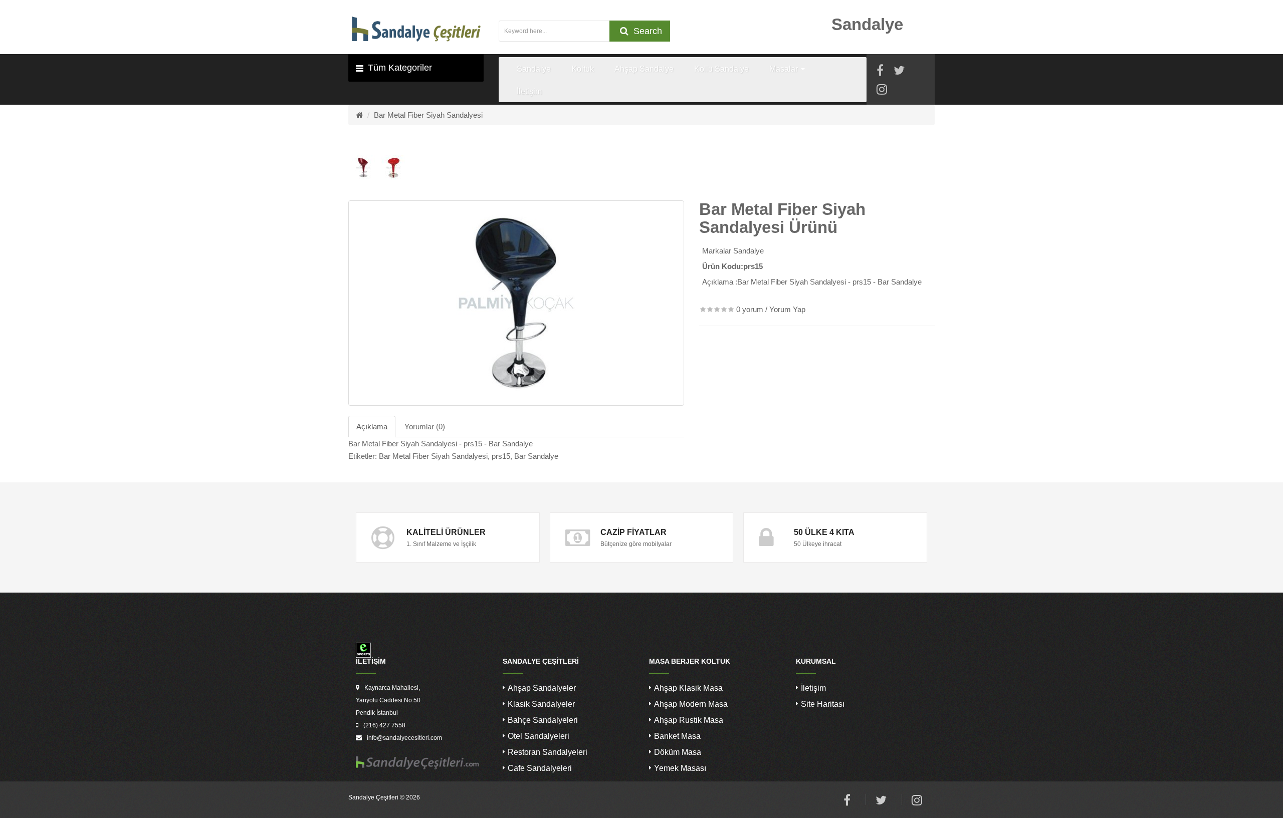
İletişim (813, 688)
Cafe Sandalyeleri (540, 768)
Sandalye (748, 250)
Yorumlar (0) (424, 426)
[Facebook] (880, 72)
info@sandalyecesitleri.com (404, 737)
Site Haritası (822, 704)
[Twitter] (899, 72)
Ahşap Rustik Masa (688, 720)
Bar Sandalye (536, 456)
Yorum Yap (787, 309)
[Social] (882, 91)
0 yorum (749, 309)
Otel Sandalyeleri (538, 736)
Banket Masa (677, 736)
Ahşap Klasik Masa (688, 688)
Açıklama (371, 426)
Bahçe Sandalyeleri (543, 720)
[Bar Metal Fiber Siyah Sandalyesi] (516, 303)
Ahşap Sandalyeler (542, 688)
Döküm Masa (677, 752)
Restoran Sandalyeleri (547, 752)
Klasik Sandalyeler (541, 704)
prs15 (501, 456)
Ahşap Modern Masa (691, 704)
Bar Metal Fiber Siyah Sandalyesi (428, 115)
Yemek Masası (680, 768)
